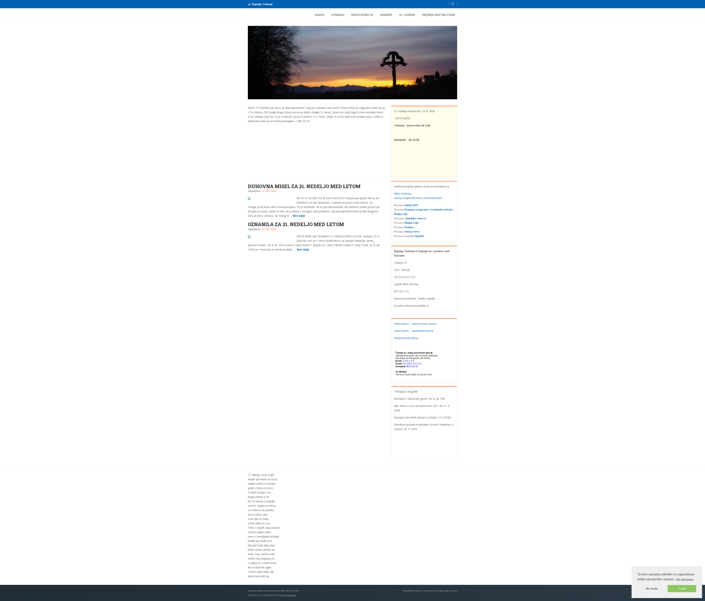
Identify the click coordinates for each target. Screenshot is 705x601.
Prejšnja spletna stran (438, 15)
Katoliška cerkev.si (415, 218)
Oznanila (337, 15)
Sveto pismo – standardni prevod (413, 331)
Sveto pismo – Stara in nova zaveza (415, 323)
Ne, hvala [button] (652, 588)
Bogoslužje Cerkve (447, 590)
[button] (452, 3)
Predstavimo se (362, 15)
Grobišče (386, 15)
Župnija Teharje (262, 4)
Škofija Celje (411, 223)
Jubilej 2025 (411, 205)
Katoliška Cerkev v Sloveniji (418, 590)
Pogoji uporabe (287, 595)
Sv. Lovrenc (407, 15)
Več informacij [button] (684, 579)
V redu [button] (682, 588)
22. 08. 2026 (269, 191)
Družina (408, 227)
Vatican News (411, 231)
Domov (320, 15)
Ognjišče (419, 236)
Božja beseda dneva (406, 338)
